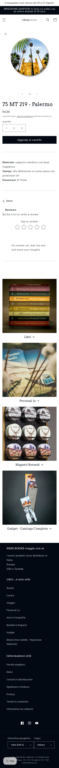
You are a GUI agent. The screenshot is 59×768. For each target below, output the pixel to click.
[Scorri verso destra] (36, 94)
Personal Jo (28, 400)
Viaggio (11, 603)
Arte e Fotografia (16, 617)
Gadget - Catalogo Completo (27, 528)
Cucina (10, 595)
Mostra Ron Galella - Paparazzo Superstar (24, 642)
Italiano (41, 745)
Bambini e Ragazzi (17, 625)
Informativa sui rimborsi (20, 709)
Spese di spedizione (25, 116)
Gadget (11, 632)
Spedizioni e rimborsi (18, 687)
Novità (10, 588)
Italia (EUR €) (17, 745)
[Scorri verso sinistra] (22, 94)
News (10, 672)
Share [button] (9, 201)
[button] (4, 19)
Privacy (11, 694)
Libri (27, 337)
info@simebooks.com (29, 763)
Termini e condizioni (17, 701)
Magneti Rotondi (28, 464)
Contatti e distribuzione (19, 679)
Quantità (6, 121)
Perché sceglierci (16, 664)
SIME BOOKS (20, 757)
